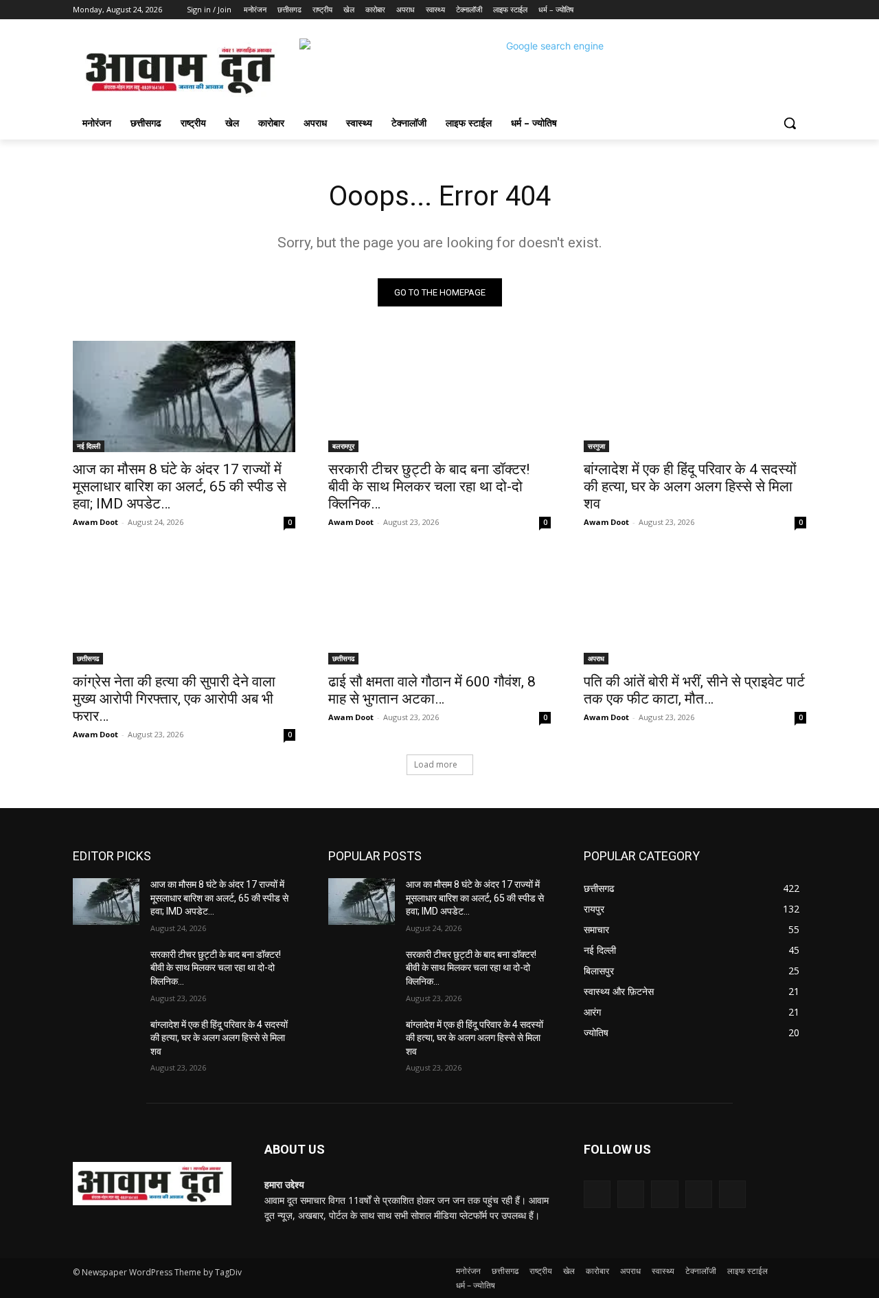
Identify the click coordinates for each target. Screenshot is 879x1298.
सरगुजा (596, 446)
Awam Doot (95, 522)
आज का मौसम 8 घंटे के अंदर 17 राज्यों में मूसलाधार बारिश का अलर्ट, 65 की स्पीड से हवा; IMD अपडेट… (179, 486)
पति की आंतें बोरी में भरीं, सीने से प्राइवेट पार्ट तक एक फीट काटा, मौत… (694, 690)
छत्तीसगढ (88, 658)
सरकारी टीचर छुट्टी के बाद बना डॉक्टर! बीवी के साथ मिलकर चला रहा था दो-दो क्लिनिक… (428, 486)
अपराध (596, 658)
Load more (435, 764)
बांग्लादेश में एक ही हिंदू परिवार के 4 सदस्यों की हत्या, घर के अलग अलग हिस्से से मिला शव (690, 486)
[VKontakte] (732, 1193)
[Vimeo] (779, 10)
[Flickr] (664, 1193)
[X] (760, 10)
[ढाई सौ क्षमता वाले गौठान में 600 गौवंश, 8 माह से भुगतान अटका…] (439, 608)
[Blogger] (597, 1193)
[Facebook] (722, 10)
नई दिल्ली (88, 446)
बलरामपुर (343, 446)
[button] (789, 123)
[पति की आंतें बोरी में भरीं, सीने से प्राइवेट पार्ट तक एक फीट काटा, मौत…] (695, 608)
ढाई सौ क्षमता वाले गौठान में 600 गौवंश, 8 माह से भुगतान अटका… (432, 690)
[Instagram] (741, 10)
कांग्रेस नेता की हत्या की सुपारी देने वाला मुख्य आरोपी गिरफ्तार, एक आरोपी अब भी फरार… (174, 698)
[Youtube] (798, 10)
